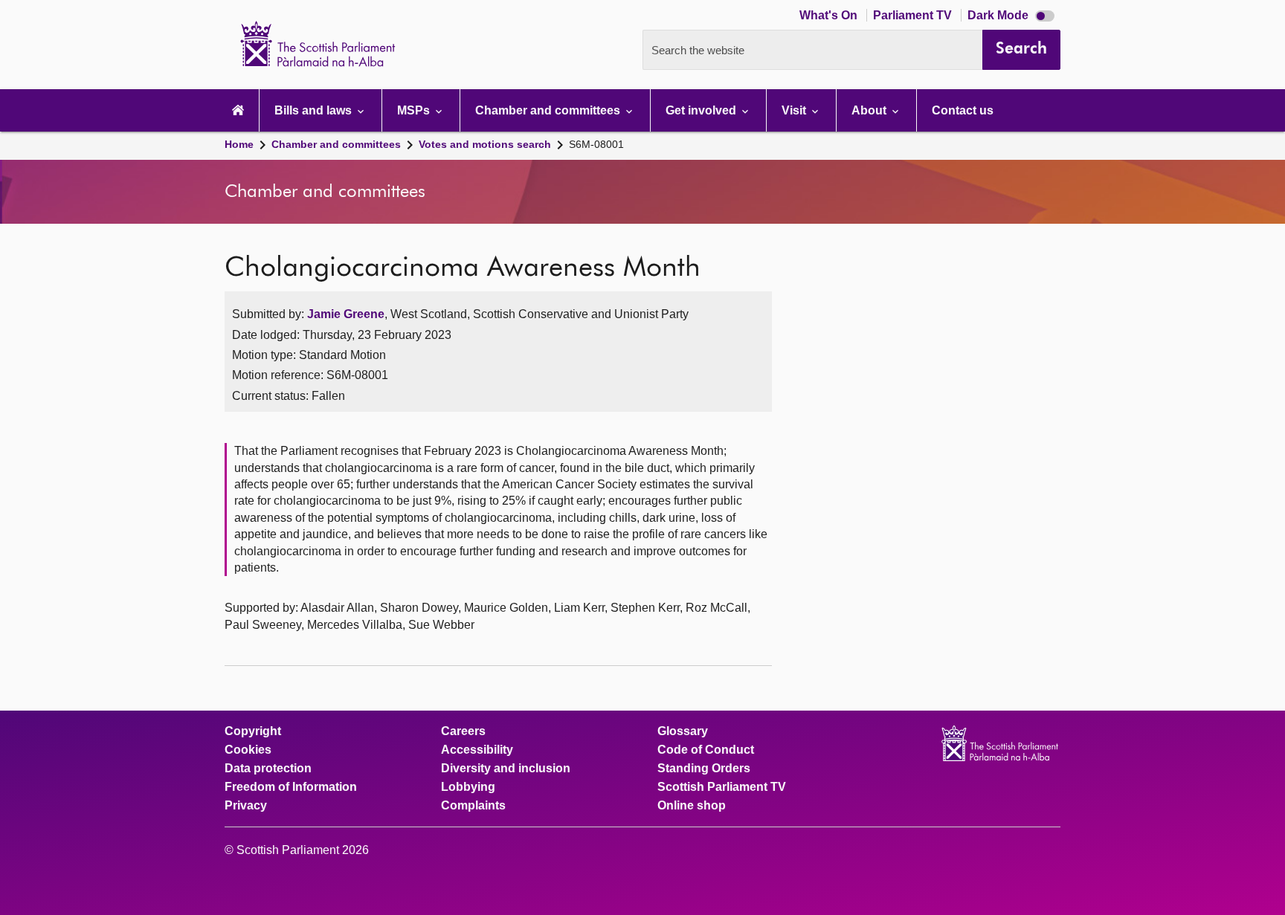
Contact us (962, 110)
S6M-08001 (596, 144)
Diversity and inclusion (505, 769)
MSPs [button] (415, 110)
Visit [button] (795, 110)
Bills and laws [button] (314, 110)
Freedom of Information (291, 787)
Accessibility (477, 750)
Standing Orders (703, 769)
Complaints (473, 806)
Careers (463, 731)
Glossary (682, 731)
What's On (829, 15)
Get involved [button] (702, 110)
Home (239, 144)
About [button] (870, 110)
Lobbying (468, 787)
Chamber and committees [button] (549, 110)
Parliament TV (914, 15)
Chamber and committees (336, 144)
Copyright (253, 731)
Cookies (248, 750)
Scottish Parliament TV (721, 787)
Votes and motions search (485, 144)
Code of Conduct (705, 750)
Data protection (268, 769)
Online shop (691, 806)
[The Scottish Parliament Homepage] (238, 110)
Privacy (246, 806)
